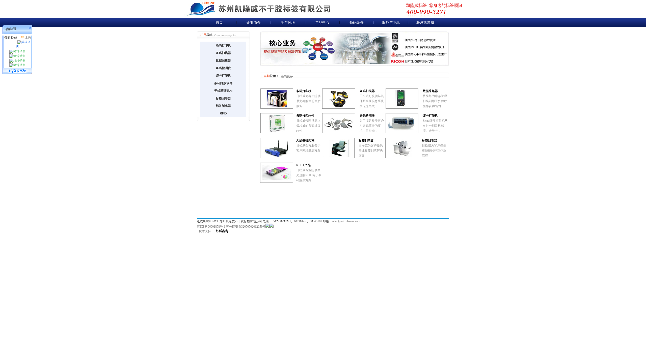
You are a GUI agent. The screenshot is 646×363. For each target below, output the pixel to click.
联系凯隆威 (425, 22)
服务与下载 (391, 22)
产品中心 (322, 22)
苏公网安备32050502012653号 (245, 226)
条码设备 (356, 22)
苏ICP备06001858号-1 (211, 226)
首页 (219, 22)
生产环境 (288, 22)
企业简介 (254, 22)
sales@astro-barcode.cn (346, 221)
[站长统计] (267, 226)
